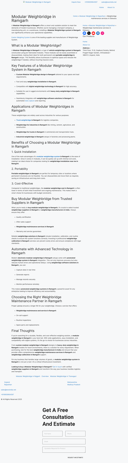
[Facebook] (84, 33)
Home (101, 7)
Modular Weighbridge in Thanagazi (63, 376)
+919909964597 (7, 394)
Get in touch (57, 367)
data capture (30, 101)
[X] (89, 33)
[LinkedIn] (98, 33)
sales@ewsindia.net (8, 390)
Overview (45, 376)
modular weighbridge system (48, 156)
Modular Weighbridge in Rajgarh (28, 376)
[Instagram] (102, 33)
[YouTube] (93, 33)
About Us (111, 7)
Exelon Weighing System (21, 37)
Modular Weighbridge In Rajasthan (92, 16)
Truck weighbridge (23, 120)
